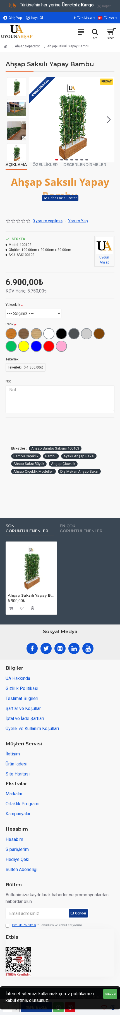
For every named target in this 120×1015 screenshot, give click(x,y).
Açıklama (16, 164)
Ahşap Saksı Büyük (28, 464)
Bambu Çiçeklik (26, 456)
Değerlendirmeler (84, 164)
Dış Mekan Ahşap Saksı (79, 471)
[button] (34, 119)
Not (8, 381)
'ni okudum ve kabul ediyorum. (47, 925)
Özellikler (45, 164)
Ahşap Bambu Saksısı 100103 (55, 448)
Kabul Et (110, 993)
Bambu (51, 456)
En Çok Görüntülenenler (81, 528)
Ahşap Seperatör (27, 46)
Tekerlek (12, 359)
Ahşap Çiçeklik (63, 464)
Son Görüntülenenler (27, 528)
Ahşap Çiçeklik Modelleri (33, 471)
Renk (9, 324)
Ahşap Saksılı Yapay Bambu (31, 595)
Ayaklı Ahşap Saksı (78, 456)
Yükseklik (13, 305)
